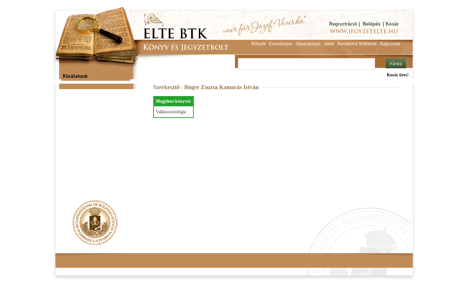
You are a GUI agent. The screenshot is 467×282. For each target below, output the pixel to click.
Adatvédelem (129, 245)
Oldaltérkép (194, 245)
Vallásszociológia (171, 111)
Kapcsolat (162, 245)
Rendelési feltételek (86, 245)
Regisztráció (343, 24)
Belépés (372, 24)
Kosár (392, 24)
